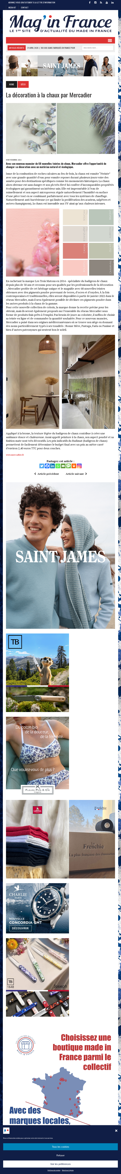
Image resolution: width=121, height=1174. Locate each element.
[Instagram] (79, 466)
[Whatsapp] (57, 466)
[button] (116, 1130)
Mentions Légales (68, 1170)
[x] (101, 2)
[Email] (63, 466)
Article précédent (48, 474)
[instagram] (95, 2)
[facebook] (89, 2)
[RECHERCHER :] (97, 47)
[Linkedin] (52, 466)
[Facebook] (47, 466)
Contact (25, 7)
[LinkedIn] (112, 2)
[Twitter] (41, 466)
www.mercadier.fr (15, 454)
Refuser (60, 1155)
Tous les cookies (60, 1146)
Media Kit (12, 7)
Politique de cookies (54, 1170)
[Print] (74, 466)
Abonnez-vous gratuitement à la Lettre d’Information (31, 2)
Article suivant (75, 474)
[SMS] (68, 466)
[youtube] (106, 2)
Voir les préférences (60, 1164)
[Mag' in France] (60, 23)
